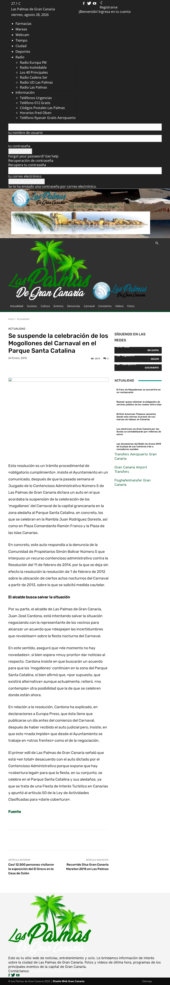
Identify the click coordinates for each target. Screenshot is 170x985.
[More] (140, 840)
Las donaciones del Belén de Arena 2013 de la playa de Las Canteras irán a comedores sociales (139, 447)
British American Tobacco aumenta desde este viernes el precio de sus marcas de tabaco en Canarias (136, 417)
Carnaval (89, 306)
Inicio (11, 319)
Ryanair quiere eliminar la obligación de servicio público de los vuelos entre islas (139, 403)
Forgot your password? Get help (33, 156)
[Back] (101, 3)
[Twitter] (89, 3)
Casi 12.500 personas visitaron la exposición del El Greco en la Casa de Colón (31, 869)
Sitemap (147, 981)
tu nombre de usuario (25, 132)
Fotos (130, 306)
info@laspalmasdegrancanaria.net (56, 971)
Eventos (58, 306)
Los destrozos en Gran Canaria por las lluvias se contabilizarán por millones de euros (139, 432)
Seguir (155, 358)
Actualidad (16, 306)
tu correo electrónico (24, 176)
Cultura (45, 306)
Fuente (14, 811)
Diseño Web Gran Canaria (68, 981)
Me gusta (153, 350)
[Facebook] (84, 3)
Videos (119, 306)
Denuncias (73, 306)
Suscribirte (152, 367)
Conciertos (105, 306)
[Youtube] (94, 3)
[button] (157, 243)
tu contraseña (19, 146)
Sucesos (32, 306)
